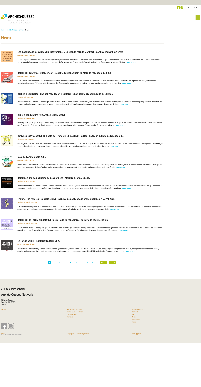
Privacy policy (136, 334)
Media (134, 317)
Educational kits (72, 314)
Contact (188, 8)
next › (103, 263)
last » (112, 263)
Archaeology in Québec (74, 309)
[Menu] (198, 18)
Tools (134, 322)
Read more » (131, 62)
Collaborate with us (138, 309)
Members (4, 309)
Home (3, 30)
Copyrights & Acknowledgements (78, 334)
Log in (195, 8)
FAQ (133, 314)
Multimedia (136, 319)
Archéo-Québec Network (15, 30)
